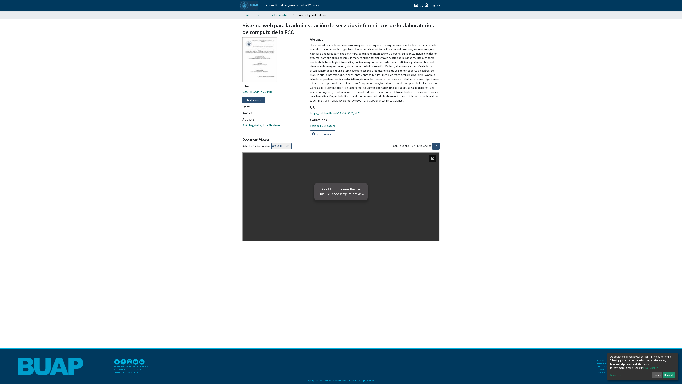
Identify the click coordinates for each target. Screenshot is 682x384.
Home (246, 15)
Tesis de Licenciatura (276, 15)
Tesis (257, 15)
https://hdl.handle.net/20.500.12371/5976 (335, 113)
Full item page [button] (324, 134)
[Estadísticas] (416, 5)
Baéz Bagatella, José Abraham (261, 125)
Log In (434, 5)
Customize (615, 375)
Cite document (254, 100)
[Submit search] (421, 5)
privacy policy (650, 367)
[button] (427, 5)
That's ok (669, 375)
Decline (657, 375)
